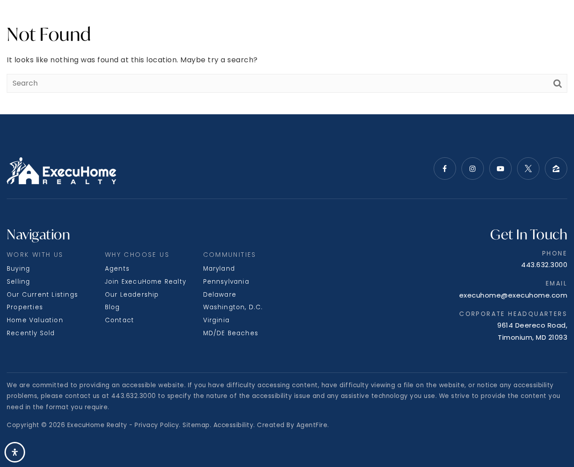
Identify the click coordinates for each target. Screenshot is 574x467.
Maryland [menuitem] (219, 268)
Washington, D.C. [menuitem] (233, 307)
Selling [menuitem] (18, 281)
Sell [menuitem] (85, 21)
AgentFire (312, 425)
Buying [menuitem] (18, 268)
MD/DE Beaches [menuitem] (231, 333)
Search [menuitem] (22, 21)
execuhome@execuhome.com (513, 295)
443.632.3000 (544, 264)
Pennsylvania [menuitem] (226, 281)
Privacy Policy (157, 425)
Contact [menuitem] (119, 320)
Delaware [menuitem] (220, 294)
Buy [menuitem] (61, 21)
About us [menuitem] (205, 21)
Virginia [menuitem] (216, 320)
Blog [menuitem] (112, 307)
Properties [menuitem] (25, 307)
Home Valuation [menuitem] (35, 320)
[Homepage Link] (287, 21)
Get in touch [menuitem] (540, 21)
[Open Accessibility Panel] (14, 452)
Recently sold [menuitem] (31, 333)
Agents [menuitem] (117, 268)
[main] (287, 57)
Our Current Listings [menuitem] (42, 294)
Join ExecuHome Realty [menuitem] (145, 281)
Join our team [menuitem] (474, 21)
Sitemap (196, 425)
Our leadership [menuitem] (132, 294)
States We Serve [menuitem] (137, 21)
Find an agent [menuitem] (406, 21)
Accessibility (233, 425)
